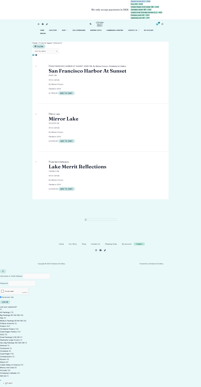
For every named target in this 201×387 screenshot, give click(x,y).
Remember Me (7, 297)
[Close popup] (3, 271)
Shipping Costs (111, 244)
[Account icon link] (162, 24)
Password (4, 283)
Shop (84, 244)
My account (126, 244)
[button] (91, 24)
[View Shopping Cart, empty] (157, 24)
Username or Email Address (11, 276)
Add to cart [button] (66, 93)
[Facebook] (43, 24)
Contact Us (95, 244)
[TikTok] (47, 24)
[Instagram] (38, 24)
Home (34, 43)
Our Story (73, 244)
